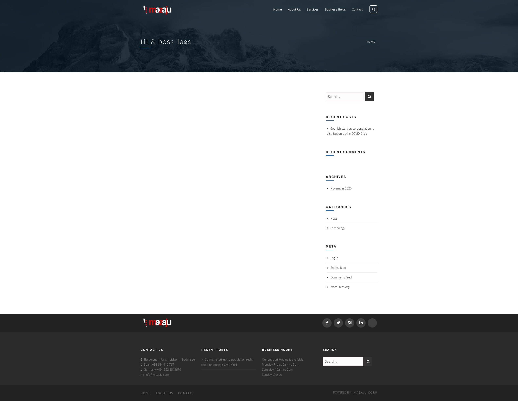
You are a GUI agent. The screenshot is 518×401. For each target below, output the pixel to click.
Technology (337, 228)
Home (370, 41)
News (334, 218)
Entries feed (338, 268)
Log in (334, 258)
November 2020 (340, 188)
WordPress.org (339, 287)
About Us (164, 393)
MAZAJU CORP (365, 392)
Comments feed (341, 277)
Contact (186, 393)
